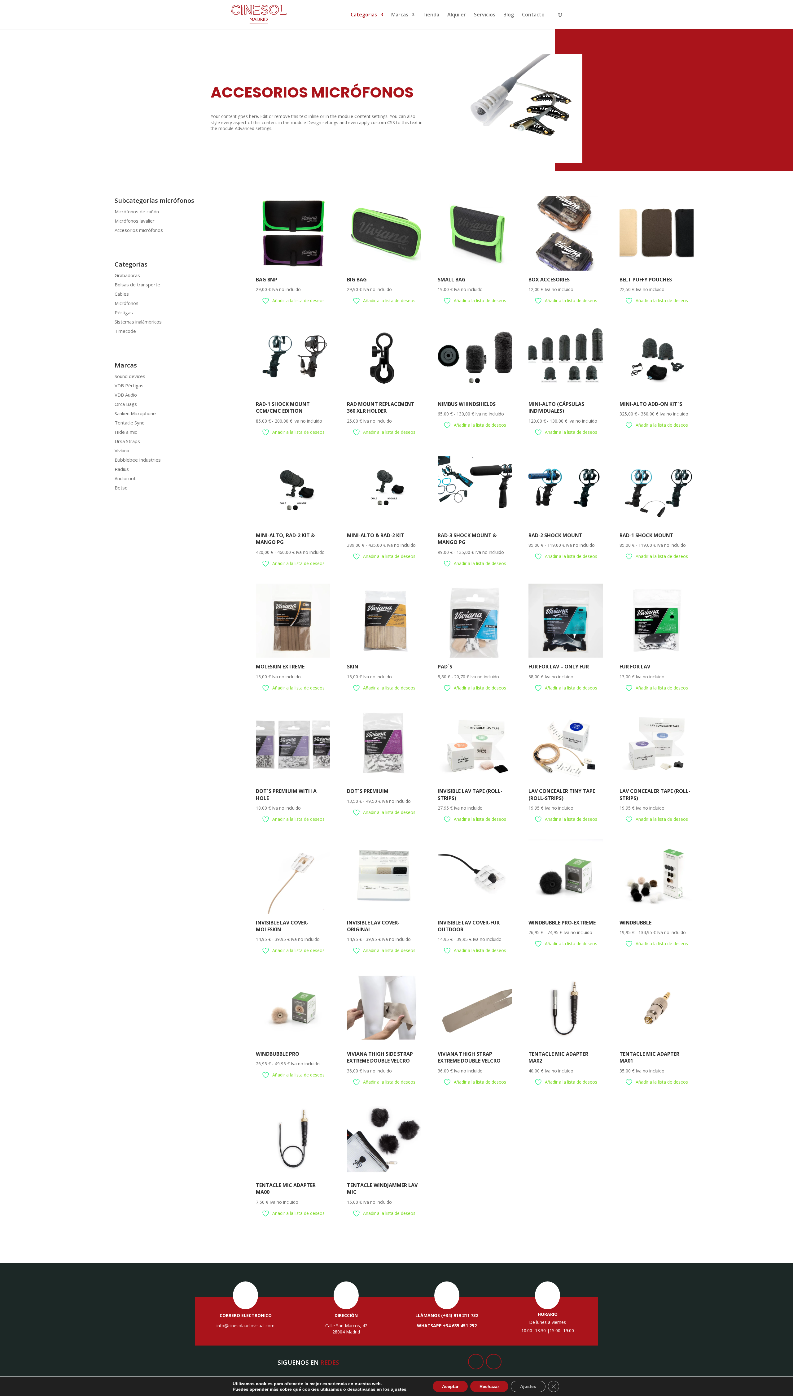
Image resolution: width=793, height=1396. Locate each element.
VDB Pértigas (129, 385)
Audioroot (125, 478)
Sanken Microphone (135, 413)
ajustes (398, 1389)
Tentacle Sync (129, 423)
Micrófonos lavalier (135, 221)
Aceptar (450, 1386)
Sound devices (130, 376)
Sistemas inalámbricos (138, 322)
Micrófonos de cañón (137, 211)
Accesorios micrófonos (139, 230)
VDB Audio (126, 395)
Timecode (125, 331)
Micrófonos (126, 303)
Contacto (533, 15)
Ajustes (528, 1386)
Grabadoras (127, 275)
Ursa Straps (127, 441)
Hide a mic (126, 432)
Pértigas (124, 312)
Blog (508, 15)
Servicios (484, 15)
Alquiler (456, 15)
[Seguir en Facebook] (476, 1361)
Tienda (431, 15)
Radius (122, 469)
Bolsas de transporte (137, 284)
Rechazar (489, 1386)
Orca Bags (126, 404)
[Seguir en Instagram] (494, 1361)
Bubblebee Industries (138, 460)
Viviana (122, 450)
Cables (122, 294)
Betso (121, 488)
